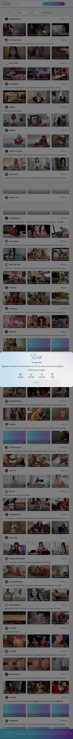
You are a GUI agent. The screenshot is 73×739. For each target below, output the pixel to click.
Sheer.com (5, 366)
